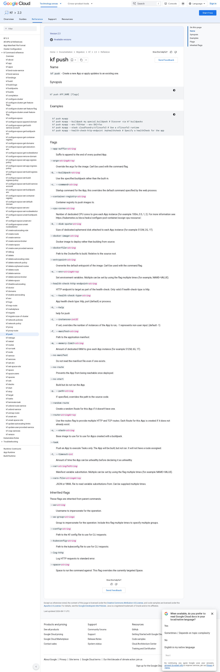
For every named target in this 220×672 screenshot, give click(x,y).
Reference (37, 19)
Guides (22, 19)
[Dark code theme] (174, 90)
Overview (9, 19)
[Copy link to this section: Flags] (60, 142)
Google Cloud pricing (53, 634)
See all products (51, 629)
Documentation (65, 52)
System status (95, 644)
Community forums (97, 629)
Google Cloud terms (91, 659)
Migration (80, 52)
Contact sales (50, 644)
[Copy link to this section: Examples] (66, 106)
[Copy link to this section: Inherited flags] (73, 493)
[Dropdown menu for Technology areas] (61, 3)
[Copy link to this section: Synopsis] (65, 82)
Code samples (138, 639)
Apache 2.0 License (52, 606)
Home (52, 52)
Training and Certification (144, 648)
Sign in (213, 3)
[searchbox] (20, 28)
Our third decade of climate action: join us (122, 659)
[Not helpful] (175, 52)
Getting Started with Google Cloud (148, 634)
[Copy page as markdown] (81, 60)
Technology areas (49, 3)
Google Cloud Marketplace (56, 639)
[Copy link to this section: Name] (61, 67)
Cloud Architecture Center (144, 644)
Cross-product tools (78, 3)
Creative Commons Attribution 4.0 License (125, 603)
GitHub (135, 629)
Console (172, 3)
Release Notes (94, 639)
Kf (11, 13)
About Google (50, 659)
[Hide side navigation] (36, 667)
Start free (208, 12)
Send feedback (166, 60)
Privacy (63, 659)
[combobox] (146, 3)
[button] (19, 52)
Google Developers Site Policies (92, 606)
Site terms (74, 659)
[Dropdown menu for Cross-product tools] (92, 3)
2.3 (19, 13)
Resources (67, 19)
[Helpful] (171, 52)
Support (52, 19)
